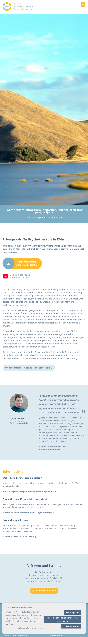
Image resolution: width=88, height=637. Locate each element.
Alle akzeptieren (73, 612)
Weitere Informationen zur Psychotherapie (27, 367)
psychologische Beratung (40, 298)
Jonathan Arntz (19, 418)
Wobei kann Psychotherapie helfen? (22, 477)
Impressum (37, 628)
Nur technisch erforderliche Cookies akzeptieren (62, 619)
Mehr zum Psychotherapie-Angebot (43, 217)
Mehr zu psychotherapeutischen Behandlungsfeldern (28, 491)
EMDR (74, 331)
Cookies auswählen (71, 626)
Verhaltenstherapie (47, 322)
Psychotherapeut (44, 289)
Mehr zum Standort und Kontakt (18, 536)
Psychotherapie (46, 316)
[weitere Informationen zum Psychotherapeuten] (19, 403)
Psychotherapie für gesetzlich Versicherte (25, 499)
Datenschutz (23, 628)
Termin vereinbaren (45, 590)
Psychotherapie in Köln (15, 520)
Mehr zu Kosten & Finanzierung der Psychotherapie (27, 512)
